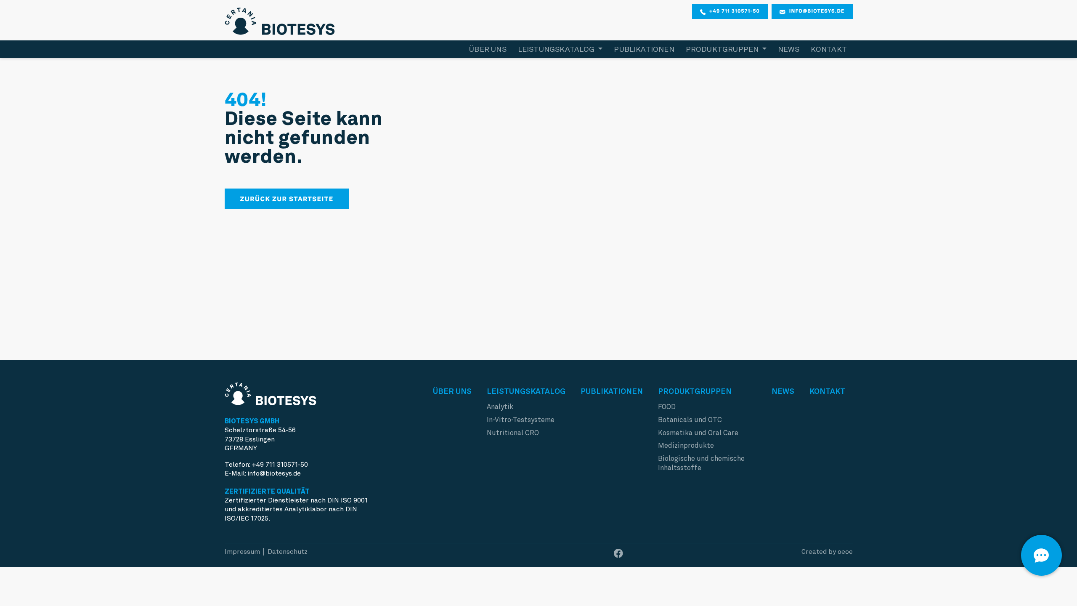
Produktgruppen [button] (723, 49)
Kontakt (829, 49)
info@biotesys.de (817, 11)
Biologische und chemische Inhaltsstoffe (701, 463)
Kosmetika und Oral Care (698, 433)
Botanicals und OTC (690, 420)
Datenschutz (288, 552)
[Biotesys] (280, 19)
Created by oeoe (827, 552)
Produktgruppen (695, 391)
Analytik (500, 407)
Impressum (242, 552)
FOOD (667, 407)
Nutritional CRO (513, 433)
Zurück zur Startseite (287, 199)
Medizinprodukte (686, 445)
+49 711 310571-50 (734, 11)
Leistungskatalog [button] (557, 49)
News (788, 49)
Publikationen (644, 49)
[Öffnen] (1041, 555)
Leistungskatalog (526, 391)
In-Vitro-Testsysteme (520, 420)
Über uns (487, 49)
